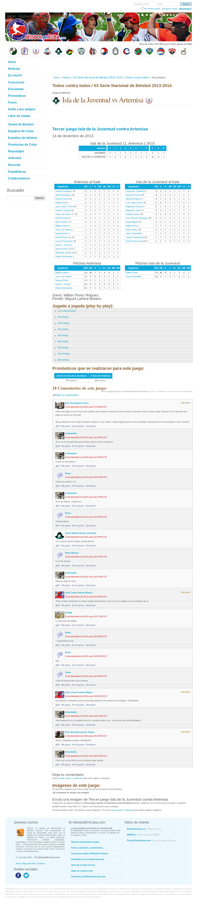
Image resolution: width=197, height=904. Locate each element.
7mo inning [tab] (63, 353)
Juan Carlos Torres (64, 206)
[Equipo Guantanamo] (183, 56)
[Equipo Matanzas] (70, 56)
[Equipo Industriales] (24, 56)
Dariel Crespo (61, 218)
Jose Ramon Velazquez (137, 218)
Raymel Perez (62, 233)
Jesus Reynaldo (133, 233)
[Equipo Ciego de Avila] (115, 56)
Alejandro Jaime (133, 210)
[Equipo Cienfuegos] (81, 56)
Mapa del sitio (28, 863)
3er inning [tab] (63, 329)
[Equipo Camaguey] (127, 56)
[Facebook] (18, 878)
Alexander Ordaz (63, 252)
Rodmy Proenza (133, 195)
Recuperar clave (169, 8)
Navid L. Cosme (62, 245)
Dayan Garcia (61, 199)
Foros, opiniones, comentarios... (87, 848)
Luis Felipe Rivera (134, 203)
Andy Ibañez (132, 229)
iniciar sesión (65, 778)
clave (160, 4)
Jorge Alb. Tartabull (135, 191)
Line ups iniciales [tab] (67, 310)
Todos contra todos (137, 77)
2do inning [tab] (63, 323)
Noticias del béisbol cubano (85, 842)
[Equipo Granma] (161, 56)
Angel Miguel (132, 222)
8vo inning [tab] (63, 359)
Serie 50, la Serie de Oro (83, 865)
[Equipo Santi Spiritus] (104, 56)
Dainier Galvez (133, 214)
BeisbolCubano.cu (144, 828)
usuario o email (141, 4)
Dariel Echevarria (134, 241)
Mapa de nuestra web (82, 871)
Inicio (56, 77)
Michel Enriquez (133, 199)
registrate (77, 778)
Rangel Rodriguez (63, 191)
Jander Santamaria (135, 237)
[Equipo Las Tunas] (138, 56)
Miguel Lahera (61, 226)
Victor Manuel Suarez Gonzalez (81, 533)
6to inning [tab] (63, 347)
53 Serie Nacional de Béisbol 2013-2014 (98, 77)
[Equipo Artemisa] (36, 56)
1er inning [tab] (63, 317)
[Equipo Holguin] (149, 56)
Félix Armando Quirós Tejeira (79, 732)
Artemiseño (71, 433)
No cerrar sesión (152, 8)
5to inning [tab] (63, 341)
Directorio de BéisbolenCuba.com (88, 876)
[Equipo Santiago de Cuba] (172, 56)
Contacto (41, 863)
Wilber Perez (132, 226)
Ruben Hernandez (64, 256)
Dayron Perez (61, 249)
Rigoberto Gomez (134, 206)
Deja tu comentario (66, 394)
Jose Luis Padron (63, 229)
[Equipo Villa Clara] (93, 56)
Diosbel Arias (61, 237)
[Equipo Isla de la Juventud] (58, 56)
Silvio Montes (72, 553)
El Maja (68, 612)
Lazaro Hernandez (64, 241)
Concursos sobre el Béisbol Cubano (89, 853)
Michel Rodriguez (63, 195)
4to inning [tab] (63, 335)
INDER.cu (143, 834)
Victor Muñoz (61, 222)
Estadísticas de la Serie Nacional (87, 859)
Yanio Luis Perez (63, 214)
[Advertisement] (122, 66)
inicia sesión (116, 810)
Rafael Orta (60, 203)
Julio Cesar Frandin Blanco (79, 592)
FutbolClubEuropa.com (151, 840)
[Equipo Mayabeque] (47, 56)
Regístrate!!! (185, 8)
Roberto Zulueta (62, 210)
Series (66, 77)
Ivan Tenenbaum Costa (76, 403)
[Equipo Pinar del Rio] (13, 56)
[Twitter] (26, 878)
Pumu (68, 473)
